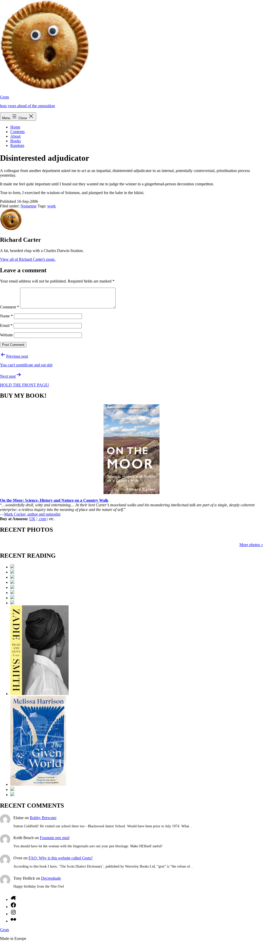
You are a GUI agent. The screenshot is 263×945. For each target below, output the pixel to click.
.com (42, 519)
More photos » (251, 544)
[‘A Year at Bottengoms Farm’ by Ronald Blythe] (12, 789)
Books (15, 141)
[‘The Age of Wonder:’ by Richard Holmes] (12, 572)
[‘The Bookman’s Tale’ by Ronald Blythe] (12, 577)
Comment (9, 307)
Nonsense (28, 206)
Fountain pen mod (54, 838)
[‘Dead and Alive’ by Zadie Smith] (39, 693)
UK (32, 519)
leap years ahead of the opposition (27, 106)
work (51, 206)
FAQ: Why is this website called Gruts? (61, 858)
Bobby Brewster (43, 818)
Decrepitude (51, 878)
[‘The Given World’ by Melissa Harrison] (38, 784)
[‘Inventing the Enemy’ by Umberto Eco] (12, 582)
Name (6, 316)
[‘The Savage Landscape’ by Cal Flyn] (12, 592)
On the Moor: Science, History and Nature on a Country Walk (54, 500)
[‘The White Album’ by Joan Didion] (12, 603)
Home (15, 127)
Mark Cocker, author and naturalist (32, 514)
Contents (17, 131)
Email (6, 325)
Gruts (4, 97)
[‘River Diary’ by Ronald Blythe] (12, 598)
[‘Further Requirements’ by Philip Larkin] (12, 567)
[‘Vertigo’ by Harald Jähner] (12, 794)
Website (6, 335)
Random (17, 145)
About (15, 136)
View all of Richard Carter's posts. (27, 259)
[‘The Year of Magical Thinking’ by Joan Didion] (12, 587)
